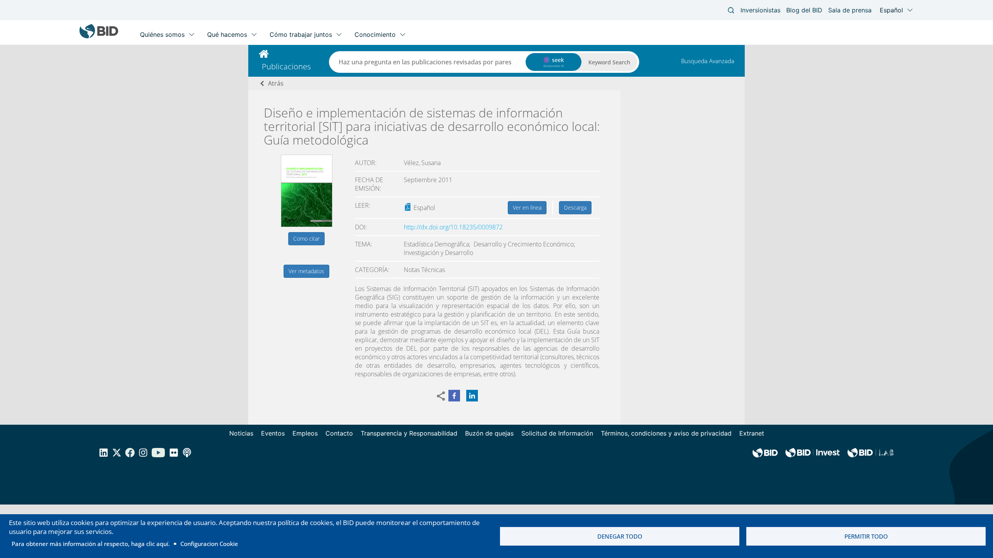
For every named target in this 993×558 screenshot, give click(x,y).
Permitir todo (866, 536)
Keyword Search (609, 62)
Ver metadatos (306, 271)
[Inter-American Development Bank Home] (99, 36)
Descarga (575, 207)
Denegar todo (619, 536)
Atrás (276, 83)
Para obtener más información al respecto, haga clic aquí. (91, 544)
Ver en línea (527, 207)
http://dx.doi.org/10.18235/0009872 (453, 227)
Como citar (306, 238)
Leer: (362, 205)
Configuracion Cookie (209, 544)
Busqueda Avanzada (707, 61)
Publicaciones (286, 66)
